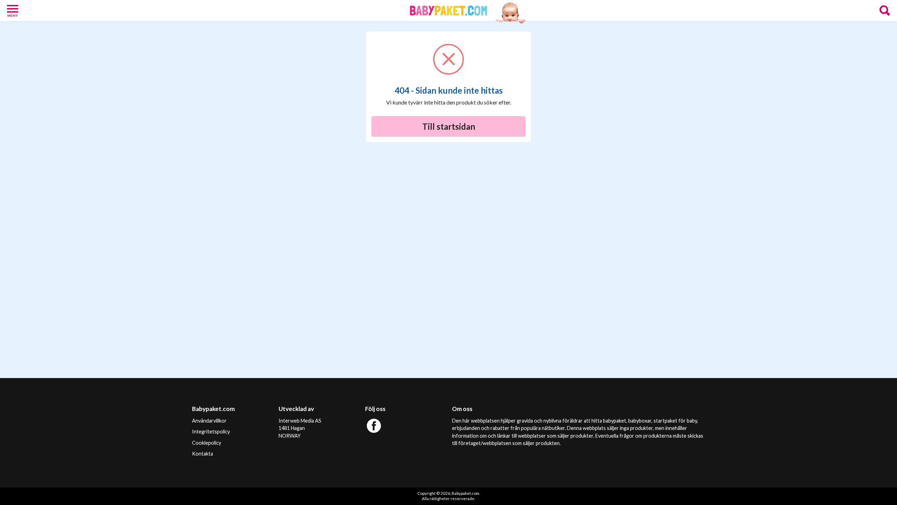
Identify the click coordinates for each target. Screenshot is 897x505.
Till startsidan (448, 126)
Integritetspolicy (211, 432)
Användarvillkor (209, 421)
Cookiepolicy (206, 443)
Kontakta (202, 454)
